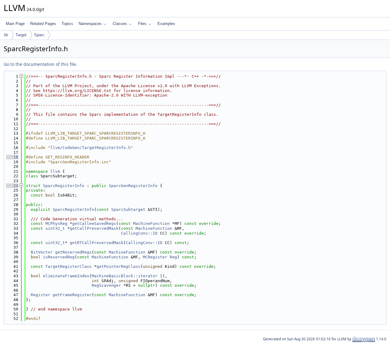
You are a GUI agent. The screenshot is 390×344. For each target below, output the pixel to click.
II (162, 276)
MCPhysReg (56, 223)
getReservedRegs (73, 252)
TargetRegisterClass (68, 266)
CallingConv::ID (139, 233)
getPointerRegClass (118, 266)
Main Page (15, 23)
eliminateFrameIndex (66, 276)
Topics (67, 23)
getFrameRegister (72, 295)
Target (21, 35)
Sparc (39, 35)
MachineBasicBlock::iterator (125, 276)
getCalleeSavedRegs (94, 223)
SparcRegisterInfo (63, 185)
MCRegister (155, 257)
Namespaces (90, 23)
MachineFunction (151, 223)
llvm (55, 171)
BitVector (42, 252)
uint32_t (55, 228)
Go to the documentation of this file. (40, 64)
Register (40, 295)
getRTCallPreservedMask (96, 242)
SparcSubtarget (128, 209)
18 (12, 157)
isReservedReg (59, 257)
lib (6, 35)
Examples (166, 23)
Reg (173, 257)
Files (142, 23)
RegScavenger (106, 285)
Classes (120, 23)
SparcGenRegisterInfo (133, 185)
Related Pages (43, 23)
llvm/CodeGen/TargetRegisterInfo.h (90, 147)
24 (12, 185)
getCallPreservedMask (94, 228)
